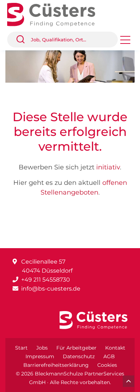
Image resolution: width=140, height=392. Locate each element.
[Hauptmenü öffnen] (125, 42)
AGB (109, 356)
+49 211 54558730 (45, 279)
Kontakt (115, 348)
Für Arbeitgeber (76, 348)
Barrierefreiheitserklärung (56, 365)
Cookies (107, 365)
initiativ (108, 167)
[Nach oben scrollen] (128, 381)
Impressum (39, 356)
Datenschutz (79, 356)
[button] (23, 39)
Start (21, 348)
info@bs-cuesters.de (50, 288)
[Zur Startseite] (56, 13)
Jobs (42, 348)
